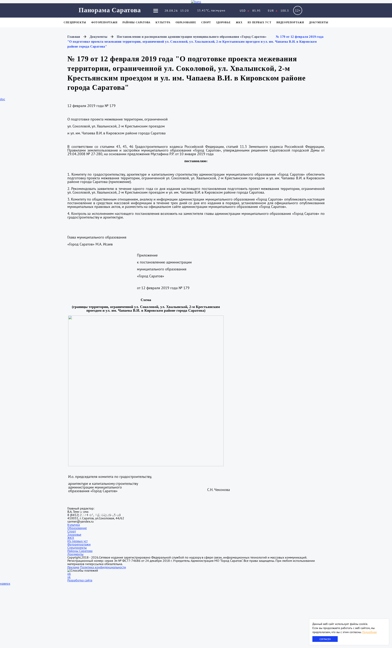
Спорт (206, 22)
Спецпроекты (75, 22)
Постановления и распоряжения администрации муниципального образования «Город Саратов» (191, 36)
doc (2, 99)
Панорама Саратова (110, 10)
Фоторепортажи (104, 22)
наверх (5, 583)
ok (69, 574)
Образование (186, 22)
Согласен (325, 639)
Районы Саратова (136, 22)
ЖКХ (239, 22)
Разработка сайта (79, 580)
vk (69, 577)
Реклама (73, 567)
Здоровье (223, 22)
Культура (163, 22)
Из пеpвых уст (259, 22)
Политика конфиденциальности (103, 567)
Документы (318, 22)
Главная (73, 36)
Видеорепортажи (290, 22)
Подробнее (369, 632)
